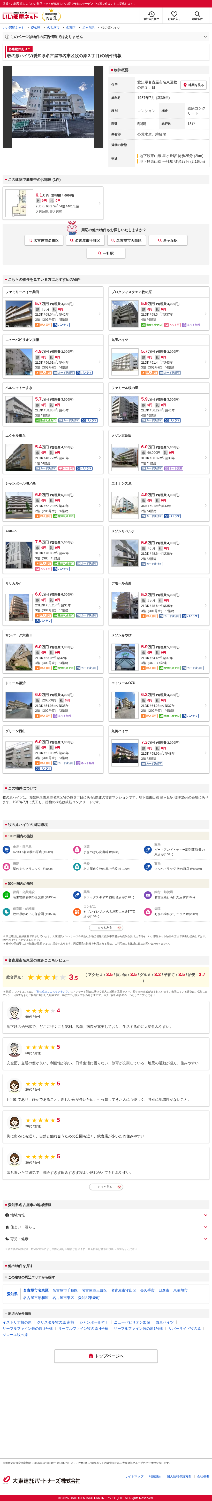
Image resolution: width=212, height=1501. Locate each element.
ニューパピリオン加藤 (132, 1322)
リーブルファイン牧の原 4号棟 (83, 1328)
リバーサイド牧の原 (184, 1328)
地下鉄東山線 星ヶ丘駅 (158, 156)
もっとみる (105, 927)
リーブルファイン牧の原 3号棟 (28, 1328)
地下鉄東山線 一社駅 (156, 161)
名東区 (70, 27)
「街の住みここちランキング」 (52, 991)
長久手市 (147, 1290)
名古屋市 (53, 27)
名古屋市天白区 (129, 240)
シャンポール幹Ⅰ (94, 1322)
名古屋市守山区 (123, 1290)
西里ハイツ (165, 1322)
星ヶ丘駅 (88, 27)
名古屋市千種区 (87, 240)
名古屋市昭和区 (36, 1298)
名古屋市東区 (63, 1298)
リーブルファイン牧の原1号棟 (138, 1328)
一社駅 (108, 253)
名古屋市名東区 (46, 240)
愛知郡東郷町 (89, 1298)
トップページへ (109, 1356)
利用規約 (155, 1476)
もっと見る (105, 1186)
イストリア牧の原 (17, 1322)
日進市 (163, 1290)
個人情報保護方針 (179, 1476)
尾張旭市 (180, 1290)
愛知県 (35, 27)
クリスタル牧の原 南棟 (55, 1322)
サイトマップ (134, 1476)
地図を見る (196, 85)
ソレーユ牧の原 (15, 1334)
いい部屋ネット (13, 27)
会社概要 (203, 1476)
